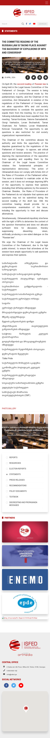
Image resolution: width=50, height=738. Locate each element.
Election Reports (17, 468)
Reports (13, 457)
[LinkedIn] (39, 77)
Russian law (40, 84)
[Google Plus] (45, 77)
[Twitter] (30, 24)
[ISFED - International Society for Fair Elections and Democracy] (25, 10)
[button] (26, 709)
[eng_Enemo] (25, 579)
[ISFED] (25, 644)
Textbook (13, 497)
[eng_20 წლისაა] (25, 532)
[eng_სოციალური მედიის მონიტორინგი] (25, 618)
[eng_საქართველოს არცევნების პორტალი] (25, 555)
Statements (15, 474)
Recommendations (18, 485)
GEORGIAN (42, 24)
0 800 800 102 (12, 671)
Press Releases (17, 480)
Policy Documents (18, 491)
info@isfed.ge (12, 674)
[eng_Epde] (25, 603)
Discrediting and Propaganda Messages (23, 503)
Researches (15, 463)
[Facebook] (26, 24)
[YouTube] (34, 24)
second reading (24, 84)
